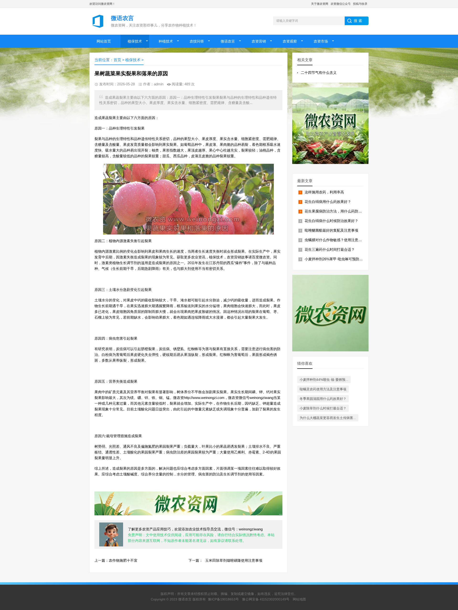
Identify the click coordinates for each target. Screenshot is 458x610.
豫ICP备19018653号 (223, 599)
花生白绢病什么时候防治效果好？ (331, 221)
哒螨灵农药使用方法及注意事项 (323, 389)
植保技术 (135, 41)
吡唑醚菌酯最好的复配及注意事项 (331, 230)
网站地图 (299, 599)
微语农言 (228, 41)
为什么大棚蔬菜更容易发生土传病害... (328, 418)
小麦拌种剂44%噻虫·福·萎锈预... (324, 379)
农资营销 (259, 41)
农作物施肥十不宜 (123, 560)
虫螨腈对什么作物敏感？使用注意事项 (335, 240)
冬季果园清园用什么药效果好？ (323, 399)
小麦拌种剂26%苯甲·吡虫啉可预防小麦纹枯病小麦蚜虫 (348, 259)
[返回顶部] (448, 544)
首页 (117, 60)
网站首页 (104, 41)
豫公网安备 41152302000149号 (265, 599)
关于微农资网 (319, 3)
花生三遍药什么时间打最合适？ (330, 249)
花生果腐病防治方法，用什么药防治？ (335, 211)
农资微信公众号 (341, 3)
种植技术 (166, 41)
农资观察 (290, 41)
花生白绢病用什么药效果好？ (328, 202)
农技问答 (197, 41)
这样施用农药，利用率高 (324, 192)
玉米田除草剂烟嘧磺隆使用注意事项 (233, 560)
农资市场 (321, 41)
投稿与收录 (360, 3)
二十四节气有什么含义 (319, 73)
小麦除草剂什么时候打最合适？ (323, 408)
